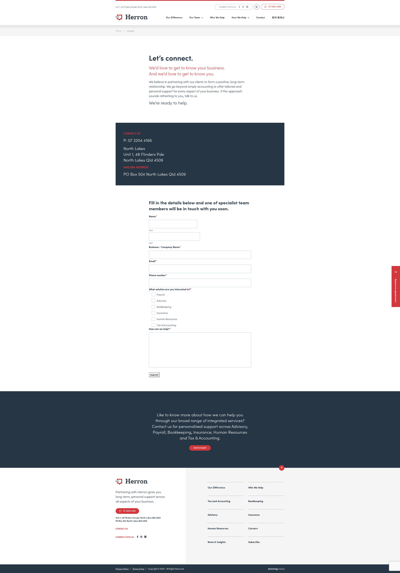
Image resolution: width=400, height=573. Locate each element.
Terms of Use (138, 569)
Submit (154, 374)
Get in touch (200, 447)
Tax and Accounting (219, 501)
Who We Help (217, 17)
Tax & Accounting (166, 325)
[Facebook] (239, 7)
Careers (253, 528)
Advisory (161, 300)
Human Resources (167, 319)
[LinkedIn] (247, 7)
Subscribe (254, 542)
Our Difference (174, 17)
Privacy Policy (122, 569)
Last (151, 242)
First (151, 230)
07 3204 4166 (274, 6)
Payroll (161, 294)
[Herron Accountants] (132, 18)
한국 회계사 (278, 17)
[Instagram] (243, 7)
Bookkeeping (164, 306)
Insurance (162, 313)
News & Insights (217, 542)
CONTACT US (122, 528)
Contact (260, 17)
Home (118, 30)
